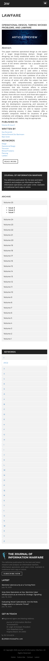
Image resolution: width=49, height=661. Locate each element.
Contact (30, 657)
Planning (5, 153)
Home (13, 657)
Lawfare (4, 156)
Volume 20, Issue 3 (8, 125)
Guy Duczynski (7, 132)
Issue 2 (11, 210)
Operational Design (8, 146)
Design (4, 144)
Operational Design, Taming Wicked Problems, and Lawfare (24, 26)
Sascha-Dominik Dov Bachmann (13, 134)
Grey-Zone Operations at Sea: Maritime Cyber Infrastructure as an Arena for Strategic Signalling (22, 593)
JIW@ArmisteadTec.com (13, 639)
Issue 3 (11, 208)
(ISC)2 (6, 363)
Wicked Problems (8, 151)
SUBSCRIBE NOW (12, 574)
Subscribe (21, 657)
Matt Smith (6, 137)
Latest (37, 657)
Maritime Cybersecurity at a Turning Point (18, 585)
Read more (10, 161)
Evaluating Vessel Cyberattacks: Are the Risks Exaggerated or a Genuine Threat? (20, 603)
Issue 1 (11, 212)
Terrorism (5, 148)
